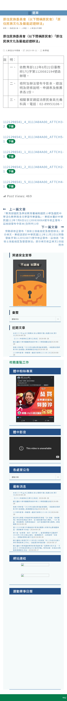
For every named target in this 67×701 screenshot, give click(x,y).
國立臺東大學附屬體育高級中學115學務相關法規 (32, 342)
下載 (11, 126)
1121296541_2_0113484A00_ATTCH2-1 (33, 169)
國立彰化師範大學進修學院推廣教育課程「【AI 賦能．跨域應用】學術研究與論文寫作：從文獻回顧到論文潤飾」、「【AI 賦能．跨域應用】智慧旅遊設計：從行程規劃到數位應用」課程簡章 (36, 520)
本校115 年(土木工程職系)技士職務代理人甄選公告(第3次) (35, 334)
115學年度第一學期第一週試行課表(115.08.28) (32, 352)
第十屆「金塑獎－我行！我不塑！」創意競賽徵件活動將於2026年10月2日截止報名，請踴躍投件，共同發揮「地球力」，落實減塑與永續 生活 (35, 535)
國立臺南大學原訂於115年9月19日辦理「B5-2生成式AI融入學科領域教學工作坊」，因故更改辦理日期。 (36, 541)
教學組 (46, 50)
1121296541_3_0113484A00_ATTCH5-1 (33, 139)
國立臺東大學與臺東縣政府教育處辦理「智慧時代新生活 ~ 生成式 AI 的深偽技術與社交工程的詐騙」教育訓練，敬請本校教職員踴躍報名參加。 (37, 548)
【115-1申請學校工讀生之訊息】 (26, 338)
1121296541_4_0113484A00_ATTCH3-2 (33, 124)
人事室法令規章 (13, 50)
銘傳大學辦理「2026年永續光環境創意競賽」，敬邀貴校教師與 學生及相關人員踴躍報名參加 (36, 348)
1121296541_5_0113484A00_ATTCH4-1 (33, 184)
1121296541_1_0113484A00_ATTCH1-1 (33, 154)
